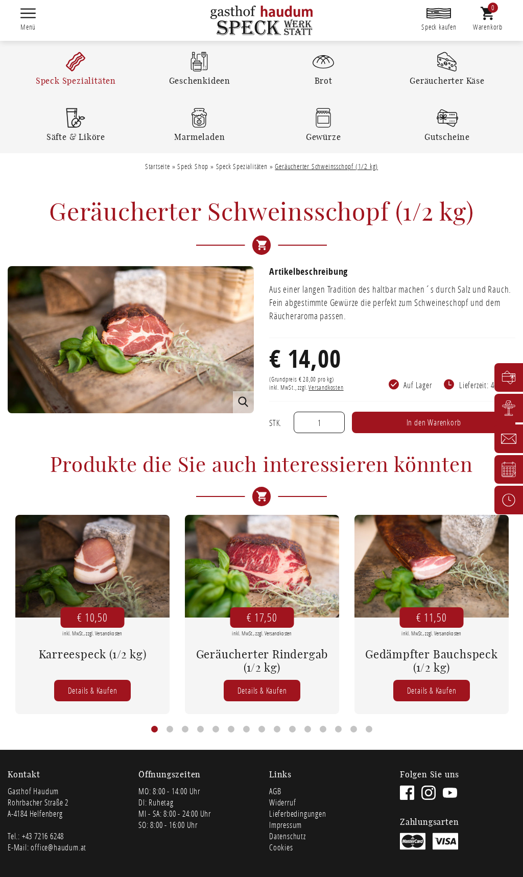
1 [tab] (154, 729)
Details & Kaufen (92, 690)
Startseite (157, 166)
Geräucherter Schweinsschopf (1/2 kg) (326, 166)
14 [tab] (353, 729)
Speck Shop (192, 166)
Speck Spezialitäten (242, 166)
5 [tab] (215, 729)
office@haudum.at (58, 847)
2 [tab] (169, 729)
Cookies (281, 847)
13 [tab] (338, 729)
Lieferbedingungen (297, 813)
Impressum (285, 824)
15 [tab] (369, 729)
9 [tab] (277, 729)
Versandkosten (325, 387)
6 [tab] (231, 729)
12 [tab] (323, 729)
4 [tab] (200, 729)
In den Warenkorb (434, 422)
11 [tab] (307, 729)
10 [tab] (292, 729)
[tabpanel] (92, 614)
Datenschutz (287, 836)
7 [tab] (246, 729)
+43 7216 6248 (43, 836)
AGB (275, 791)
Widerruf (282, 802)
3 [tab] (185, 729)
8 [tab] (261, 729)
